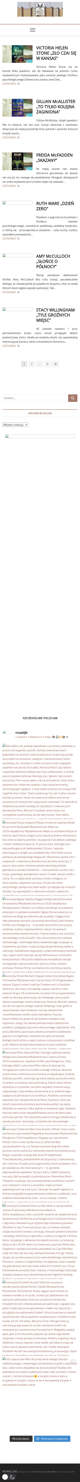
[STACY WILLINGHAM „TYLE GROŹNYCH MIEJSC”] (17, 316)
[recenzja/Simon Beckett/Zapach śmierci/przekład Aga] (40, 1011)
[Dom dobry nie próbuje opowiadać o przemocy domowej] (40, 781)
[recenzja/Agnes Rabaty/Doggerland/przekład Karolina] (40, 934)
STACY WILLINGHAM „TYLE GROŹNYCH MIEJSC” (55, 315)
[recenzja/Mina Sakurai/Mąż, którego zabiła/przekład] (40, 1088)
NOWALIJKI (9, 1471)
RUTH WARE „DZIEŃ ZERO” (55, 205)
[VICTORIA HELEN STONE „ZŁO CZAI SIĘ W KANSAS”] (17, 54)
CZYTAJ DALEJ (13, 84)
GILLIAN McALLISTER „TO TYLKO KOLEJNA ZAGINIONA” (55, 106)
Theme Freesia (38, 1471)
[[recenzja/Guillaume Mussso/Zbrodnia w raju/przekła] (40, 1241)
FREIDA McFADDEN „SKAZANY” (54, 157)
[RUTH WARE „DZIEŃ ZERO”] (17, 210)
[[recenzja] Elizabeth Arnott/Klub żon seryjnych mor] (40, 1318)
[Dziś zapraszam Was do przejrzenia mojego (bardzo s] (40, 1394)
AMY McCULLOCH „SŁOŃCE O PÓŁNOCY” (53, 261)
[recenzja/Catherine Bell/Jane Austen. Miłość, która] (40, 1164)
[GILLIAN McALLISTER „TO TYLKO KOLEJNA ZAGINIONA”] (17, 108)
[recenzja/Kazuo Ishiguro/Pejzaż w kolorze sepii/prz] (40, 858)
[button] (9, 1477)
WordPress (52, 1471)
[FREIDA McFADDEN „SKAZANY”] (17, 161)
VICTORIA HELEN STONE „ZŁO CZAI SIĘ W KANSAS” (56, 53)
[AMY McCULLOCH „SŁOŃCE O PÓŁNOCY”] (17, 262)
